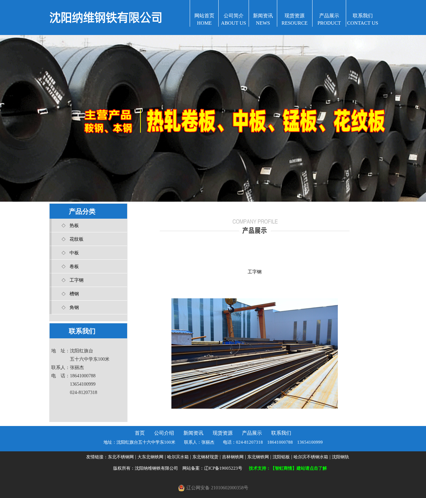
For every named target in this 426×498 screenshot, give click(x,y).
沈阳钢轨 (340, 456)
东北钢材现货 (205, 456)
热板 (74, 225)
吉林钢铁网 (233, 456)
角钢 (74, 307)
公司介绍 (164, 433)
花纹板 (77, 239)
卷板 (74, 266)
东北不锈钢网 (121, 456)
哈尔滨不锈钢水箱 (311, 456)
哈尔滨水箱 (178, 456)
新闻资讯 (193, 433)
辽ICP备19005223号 (223, 468)
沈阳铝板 (281, 456)
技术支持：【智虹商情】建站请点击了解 (288, 468)
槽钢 (74, 293)
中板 (74, 252)
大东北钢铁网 (150, 456)
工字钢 (77, 280)
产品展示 (252, 433)
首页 (140, 433)
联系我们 (281, 433)
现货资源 (223, 433)
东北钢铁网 (258, 456)
